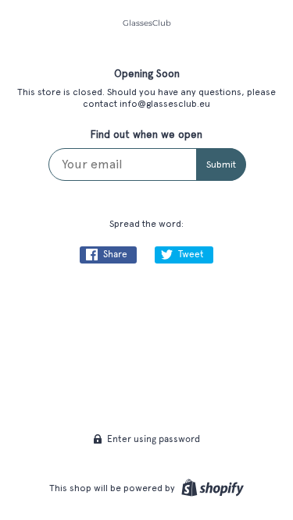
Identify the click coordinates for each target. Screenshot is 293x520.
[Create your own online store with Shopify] (210, 488)
